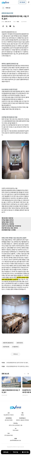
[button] (28, 373)
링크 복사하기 (24, 21)
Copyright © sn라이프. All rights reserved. (15, 446)
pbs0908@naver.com (15, 440)
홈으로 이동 (25, 452)
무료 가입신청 (22, 2)
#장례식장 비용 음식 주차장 (7, 13)
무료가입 (15, 452)
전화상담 (5, 452)
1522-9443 (15, 430)
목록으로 (15, 354)
